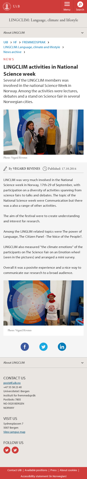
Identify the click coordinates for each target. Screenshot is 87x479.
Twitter (43, 347)
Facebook (25, 347)
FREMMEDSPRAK (34, 42)
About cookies (68, 470)
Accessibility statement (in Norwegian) (44, 476)
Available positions (36, 470)
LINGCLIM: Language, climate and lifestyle (43, 20)
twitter (7, 450)
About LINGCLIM (14, 32)
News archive (12, 52)
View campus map (14, 432)
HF (15, 42)
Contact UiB (14, 470)
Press (53, 470)
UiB (5, 42)
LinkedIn (62, 347)
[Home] (7, 6)
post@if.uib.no (12, 383)
